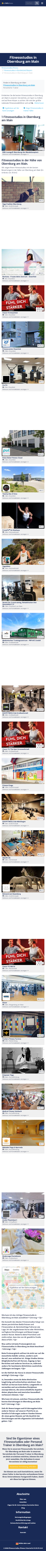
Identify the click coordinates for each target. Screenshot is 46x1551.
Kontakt (23, 1532)
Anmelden (23, 1502)
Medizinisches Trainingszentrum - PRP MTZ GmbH (21, 641)
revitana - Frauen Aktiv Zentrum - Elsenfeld (19, 277)
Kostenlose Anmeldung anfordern (23, 1467)
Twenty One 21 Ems (9, 494)
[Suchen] (37, 3)
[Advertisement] (23, 29)
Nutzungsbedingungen (23, 1517)
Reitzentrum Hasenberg (11, 894)
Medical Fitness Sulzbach (12, 1111)
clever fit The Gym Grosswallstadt (15, 749)
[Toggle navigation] (42, 3)
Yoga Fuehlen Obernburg (11, 204)
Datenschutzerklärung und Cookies (23, 1523)
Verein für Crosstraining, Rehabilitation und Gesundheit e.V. (19, 603)
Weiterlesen (39, 103)
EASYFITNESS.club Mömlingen (14, 822)
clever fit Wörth (8, 967)
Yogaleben (6, 566)
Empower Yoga (8, 1075)
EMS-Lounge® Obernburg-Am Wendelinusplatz (20, 152)
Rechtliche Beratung (23, 1520)
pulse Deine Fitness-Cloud (12, 458)
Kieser (4, 1003)
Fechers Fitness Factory (11, 1039)
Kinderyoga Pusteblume (11, 1256)
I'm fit (4, 385)
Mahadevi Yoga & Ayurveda (12, 1148)
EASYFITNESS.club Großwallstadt (15, 713)
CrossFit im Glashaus (11, 530)
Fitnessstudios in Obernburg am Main (19, 85)
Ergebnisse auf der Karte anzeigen (23, 1287)
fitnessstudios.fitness (10, 68)
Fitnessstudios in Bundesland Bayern (18, 70)
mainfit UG (6, 858)
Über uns (23, 1499)
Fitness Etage (7, 786)
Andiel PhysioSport (9, 1220)
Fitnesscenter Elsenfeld (11, 349)
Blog (23, 1508)
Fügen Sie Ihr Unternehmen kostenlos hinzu (23, 1505)
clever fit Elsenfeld (10, 313)
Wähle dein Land (24, 1543)
